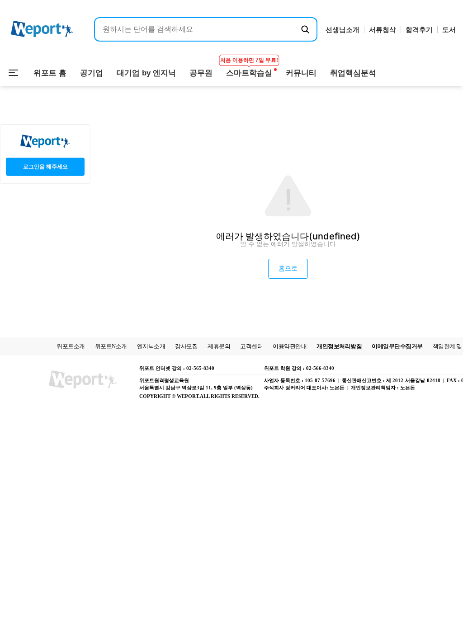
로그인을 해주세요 (45, 167)
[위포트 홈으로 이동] (42, 29)
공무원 (201, 73)
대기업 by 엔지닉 (146, 73)
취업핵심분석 (353, 73)
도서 (449, 29)
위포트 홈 (49, 73)
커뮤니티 (301, 73)
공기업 (91, 73)
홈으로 (288, 268)
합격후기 (419, 29)
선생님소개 (342, 29)
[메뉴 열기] (13, 72)
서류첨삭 (382, 29)
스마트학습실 (249, 68)
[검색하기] (305, 29)
